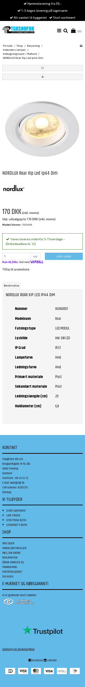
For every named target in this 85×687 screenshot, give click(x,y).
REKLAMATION (9, 557)
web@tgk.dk (17, 482)
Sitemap (6, 492)
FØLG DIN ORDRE (11, 552)
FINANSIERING (9, 567)
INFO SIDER (8, 543)
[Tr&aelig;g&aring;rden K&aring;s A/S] (18, 29)
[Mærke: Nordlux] (13, 188)
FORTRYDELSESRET (12, 571)
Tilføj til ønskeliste (15, 269)
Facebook (37, 660)
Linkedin (51, 660)
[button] (42, 68)
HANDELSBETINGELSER (14, 548)
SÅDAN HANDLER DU (13, 562)
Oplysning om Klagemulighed (18, 649)
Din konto (7, 576)
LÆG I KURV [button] (63, 256)
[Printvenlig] (81, 45)
